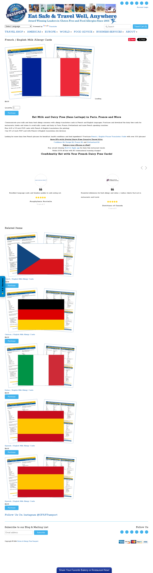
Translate (53, 26)
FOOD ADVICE (83, 31)
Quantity (8, 108)
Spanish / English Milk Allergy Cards (20, 446)
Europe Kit (70, 142)
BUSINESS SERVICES (109, 31)
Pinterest (141, 3)
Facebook (126, 3)
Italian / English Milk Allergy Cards (19, 390)
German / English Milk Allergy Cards (20, 334)
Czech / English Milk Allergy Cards (19, 279)
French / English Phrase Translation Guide (108, 136)
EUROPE (50, 31)
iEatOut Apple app (72, 148)
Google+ (146, 3)
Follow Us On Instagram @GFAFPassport (31, 514)
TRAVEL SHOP (14, 31)
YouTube (131, 3)
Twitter (122, 3)
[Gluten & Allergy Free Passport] (66, 23)
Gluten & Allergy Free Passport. (28, 541)
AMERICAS (34, 31)
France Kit (79, 142)
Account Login (142, 7)
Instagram (136, 3)
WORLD (65, 31)
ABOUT (130, 31)
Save (133, 39)
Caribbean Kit (59, 142)
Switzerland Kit (93, 142)
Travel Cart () (140, 26)
